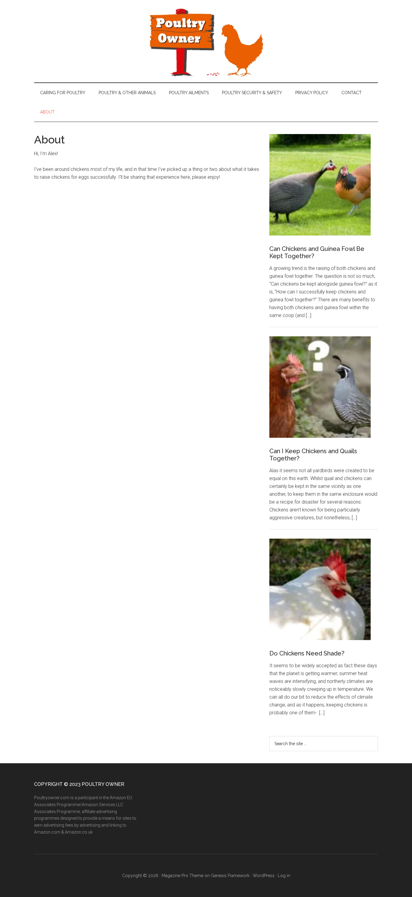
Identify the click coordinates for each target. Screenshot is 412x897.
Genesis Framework (230, 875)
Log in (284, 875)
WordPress (263, 875)
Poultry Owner (206, 41)
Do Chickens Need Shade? (306, 653)
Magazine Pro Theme (182, 875)
